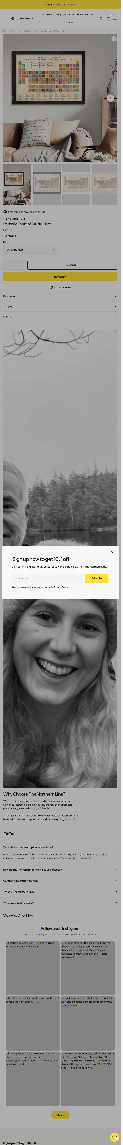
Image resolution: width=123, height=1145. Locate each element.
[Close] (112, 552)
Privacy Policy (61, 587)
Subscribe (97, 578)
